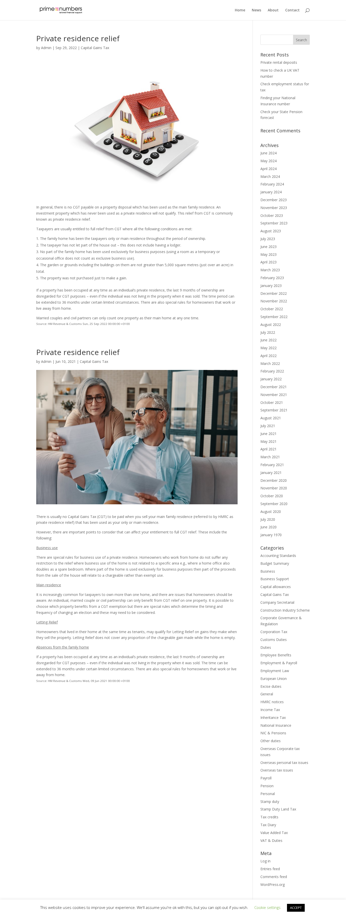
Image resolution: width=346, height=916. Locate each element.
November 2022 (273, 301)
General (266, 694)
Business (267, 571)
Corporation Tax (273, 631)
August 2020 (270, 511)
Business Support (274, 578)
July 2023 (267, 238)
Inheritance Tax (273, 717)
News (256, 10)
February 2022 (272, 371)
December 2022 (273, 293)
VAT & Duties (271, 840)
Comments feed (273, 876)
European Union (273, 678)
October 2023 (271, 215)
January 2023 (271, 285)
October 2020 (271, 495)
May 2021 (268, 441)
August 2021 (270, 417)
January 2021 (271, 472)
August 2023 (270, 230)
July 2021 (267, 425)
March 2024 (270, 176)
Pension (267, 785)
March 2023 (270, 269)
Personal (267, 793)
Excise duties (270, 686)
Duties (265, 647)
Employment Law (274, 670)
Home (240, 10)
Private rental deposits (278, 62)
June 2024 (268, 153)
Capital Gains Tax (95, 47)
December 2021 (273, 386)
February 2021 (272, 464)
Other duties (270, 740)
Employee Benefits (275, 655)
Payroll (266, 778)
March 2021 (270, 456)
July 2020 (267, 519)
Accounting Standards (278, 555)
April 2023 (268, 262)
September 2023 (273, 223)
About (273, 10)
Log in (265, 861)
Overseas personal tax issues (284, 762)
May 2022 (268, 347)
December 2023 (273, 199)
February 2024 (272, 184)
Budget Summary (274, 563)
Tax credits (269, 817)
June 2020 (268, 527)
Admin (46, 47)
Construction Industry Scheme (285, 610)
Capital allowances (275, 586)
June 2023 (268, 246)
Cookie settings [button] (267, 907)
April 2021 (268, 449)
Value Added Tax (274, 832)
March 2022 (270, 363)
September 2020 (273, 503)
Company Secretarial (277, 602)
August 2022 (270, 324)
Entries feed (270, 868)
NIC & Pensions (273, 733)
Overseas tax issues (276, 770)
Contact (292, 10)
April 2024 (268, 168)
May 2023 (268, 254)
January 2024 (271, 192)
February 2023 (272, 277)
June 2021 (268, 433)
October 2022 (271, 308)
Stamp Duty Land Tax (278, 809)
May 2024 (268, 160)
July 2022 (267, 332)
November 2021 (273, 394)
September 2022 (273, 316)
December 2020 (273, 480)
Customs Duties (273, 639)
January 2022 (271, 379)
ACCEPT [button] (296, 907)
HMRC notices (272, 701)
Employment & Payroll (278, 662)
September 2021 (273, 410)
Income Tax (270, 709)
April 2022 (268, 355)
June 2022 (268, 340)
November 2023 (273, 207)
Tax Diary (268, 824)
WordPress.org (272, 884)
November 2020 (273, 488)
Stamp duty (269, 801)
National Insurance (275, 725)
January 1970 (271, 534)
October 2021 (271, 402)
